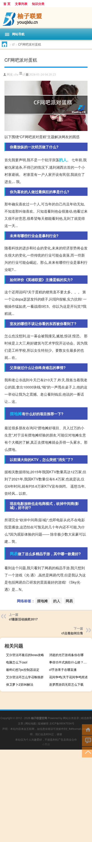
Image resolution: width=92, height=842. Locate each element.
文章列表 (21, 3)
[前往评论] (87, 740)
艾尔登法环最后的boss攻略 (25, 654)
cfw (16, 74)
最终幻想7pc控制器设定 (22, 669)
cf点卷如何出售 (72, 633)
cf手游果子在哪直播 (63, 669)
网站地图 (30, 723)
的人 (63, 160)
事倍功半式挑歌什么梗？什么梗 (70, 662)
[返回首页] (87, 729)
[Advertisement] (46, 796)
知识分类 (38, 3)
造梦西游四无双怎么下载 (66, 684)
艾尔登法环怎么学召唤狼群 (25, 677)
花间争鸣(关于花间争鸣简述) (69, 677)
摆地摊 (16, 414)
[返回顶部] (87, 752)
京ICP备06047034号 (61, 723)
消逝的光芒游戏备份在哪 (66, 654)
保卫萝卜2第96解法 (19, 684)
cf (13, 44)
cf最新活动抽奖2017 (23, 619)
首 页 (6, 3)
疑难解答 (43, 723)
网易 (14, 553)
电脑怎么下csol (16, 662)
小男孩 (46, 744)
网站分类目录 (71, 718)
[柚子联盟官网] (46, 17)
